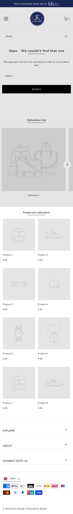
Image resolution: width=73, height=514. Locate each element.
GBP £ (13, 478)
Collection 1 (34, 195)
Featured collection (36, 212)
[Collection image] (33, 159)
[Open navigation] (6, 18)
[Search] (66, 36)
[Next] (67, 165)
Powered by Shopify (37, 508)
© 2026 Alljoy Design (14, 508)
